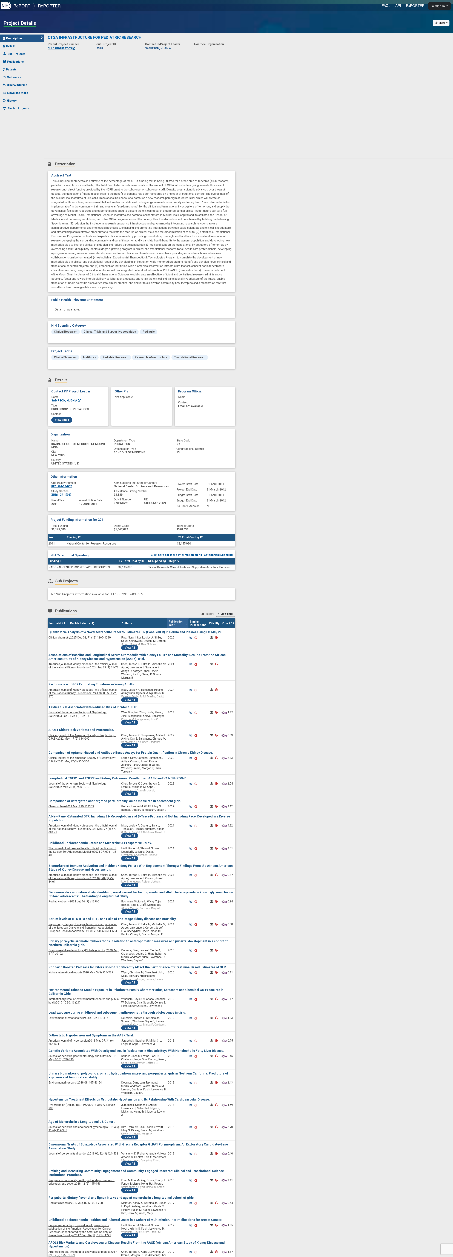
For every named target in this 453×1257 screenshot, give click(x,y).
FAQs (386, 5)
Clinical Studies (17, 85)
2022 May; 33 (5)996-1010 (77, 785)
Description (14, 38)
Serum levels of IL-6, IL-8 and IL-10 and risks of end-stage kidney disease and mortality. (112, 919)
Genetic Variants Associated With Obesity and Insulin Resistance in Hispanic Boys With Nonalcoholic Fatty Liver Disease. (136, 1051)
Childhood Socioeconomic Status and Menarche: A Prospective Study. (100, 843)
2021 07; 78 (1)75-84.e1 (82, 878)
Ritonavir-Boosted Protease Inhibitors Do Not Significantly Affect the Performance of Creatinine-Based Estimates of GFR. (137, 967)
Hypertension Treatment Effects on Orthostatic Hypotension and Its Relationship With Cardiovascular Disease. (129, 1099)
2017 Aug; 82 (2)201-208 (75, 1203)
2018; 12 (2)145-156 (81, 1182)
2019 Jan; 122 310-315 (78, 1018)
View (130, 647)
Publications (15, 61)
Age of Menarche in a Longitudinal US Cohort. (82, 1122)
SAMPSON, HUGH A (64, 400)
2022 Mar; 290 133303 (71, 806)
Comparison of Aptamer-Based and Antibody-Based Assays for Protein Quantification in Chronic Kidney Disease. (130, 752)
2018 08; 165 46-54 (75, 1082)
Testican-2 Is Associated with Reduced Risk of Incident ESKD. (93, 707)
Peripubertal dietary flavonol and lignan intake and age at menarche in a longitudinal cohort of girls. (121, 1197)
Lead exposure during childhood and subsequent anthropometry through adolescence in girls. (117, 1012)
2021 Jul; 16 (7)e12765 (73, 901)
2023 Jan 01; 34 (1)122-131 (77, 714)
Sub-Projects (16, 54)
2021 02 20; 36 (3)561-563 (82, 928)
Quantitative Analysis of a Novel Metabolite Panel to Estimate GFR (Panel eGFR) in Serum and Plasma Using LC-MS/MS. (135, 632)
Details (11, 46)
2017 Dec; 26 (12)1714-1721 (80, 1230)
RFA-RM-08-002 (61, 486)
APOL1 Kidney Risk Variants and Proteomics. (81, 730)
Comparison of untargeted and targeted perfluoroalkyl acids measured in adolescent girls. (114, 801)
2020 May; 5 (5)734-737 (80, 972)
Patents (11, 69)
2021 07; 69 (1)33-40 (82, 852)
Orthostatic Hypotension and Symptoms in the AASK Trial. (91, 1035)
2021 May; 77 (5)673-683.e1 (82, 829)
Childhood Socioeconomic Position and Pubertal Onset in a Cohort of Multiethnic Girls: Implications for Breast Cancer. (135, 1220)
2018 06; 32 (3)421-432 (83, 1153)
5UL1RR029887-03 (60, 48)
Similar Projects (18, 108)
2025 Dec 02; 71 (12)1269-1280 (79, 637)
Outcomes (14, 77)
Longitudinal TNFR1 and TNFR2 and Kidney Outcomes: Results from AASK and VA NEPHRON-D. (117, 778)
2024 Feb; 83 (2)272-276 (82, 693)
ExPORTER (415, 5)
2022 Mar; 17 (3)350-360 (82, 759)
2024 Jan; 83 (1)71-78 (83, 665)
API (398, 5)
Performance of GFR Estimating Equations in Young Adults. (91, 684)
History (12, 100)
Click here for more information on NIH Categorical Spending (192, 555)
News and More (17, 93)
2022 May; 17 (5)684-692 (82, 737)
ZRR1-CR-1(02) (61, 494)
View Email (62, 419)
